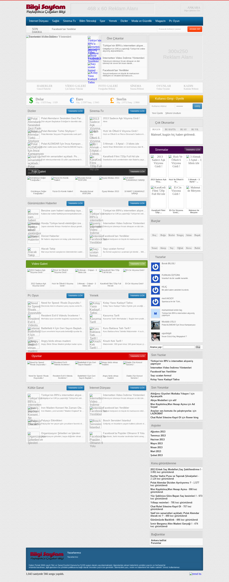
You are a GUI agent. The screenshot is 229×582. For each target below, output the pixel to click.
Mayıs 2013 (156, 443)
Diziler (124, 20)
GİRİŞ (197, 106)
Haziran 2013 (157, 439)
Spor (102, 20)
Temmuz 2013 (158, 435)
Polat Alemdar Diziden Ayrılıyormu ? (170, 482)
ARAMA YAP (194, 29)
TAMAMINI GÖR (75, 111)
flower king (192, 417)
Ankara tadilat (158, 540)
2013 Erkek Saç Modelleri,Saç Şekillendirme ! (175, 469)
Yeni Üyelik (157, 113)
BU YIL (195, 129)
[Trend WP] (195, 573)
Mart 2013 (155, 451)
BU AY (183, 129)
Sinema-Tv (69, 20)
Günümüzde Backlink (162, 519)
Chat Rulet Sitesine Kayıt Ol (165, 417)
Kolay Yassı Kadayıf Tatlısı (165, 379)
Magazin (160, 20)
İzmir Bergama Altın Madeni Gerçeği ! (171, 523)
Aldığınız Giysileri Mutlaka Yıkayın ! (170, 393)
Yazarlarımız (74, 552)
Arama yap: (156, 347)
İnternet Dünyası (38, 20)
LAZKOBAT (156, 413)
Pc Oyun (174, 20)
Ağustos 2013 (157, 431)
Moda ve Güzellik (141, 20)
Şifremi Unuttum (173, 113)
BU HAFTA (170, 129)
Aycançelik (156, 396)
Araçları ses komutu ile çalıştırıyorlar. (171, 410)
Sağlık (55, 20)
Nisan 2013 (156, 447)
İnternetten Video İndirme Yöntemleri (171, 367)
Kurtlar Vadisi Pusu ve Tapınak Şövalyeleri (174, 476)
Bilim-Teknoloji (87, 20)
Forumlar (156, 543)
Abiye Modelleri (159, 400)
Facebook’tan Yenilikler (64, 29)
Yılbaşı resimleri (159, 502)
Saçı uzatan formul (160, 375)
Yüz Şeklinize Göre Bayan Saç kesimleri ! (173, 496)
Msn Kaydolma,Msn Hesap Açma (168, 404)
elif (174, 400)
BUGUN (156, 129)
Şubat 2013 (156, 455)
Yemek (113, 20)
